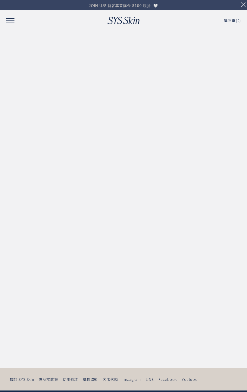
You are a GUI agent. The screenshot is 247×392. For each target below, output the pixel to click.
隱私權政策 (48, 379)
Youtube (189, 379)
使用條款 (70, 379)
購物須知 (90, 379)
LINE (150, 379)
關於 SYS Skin (22, 379)
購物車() (232, 20)
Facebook (167, 379)
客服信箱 (110, 379)
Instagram (132, 379)
